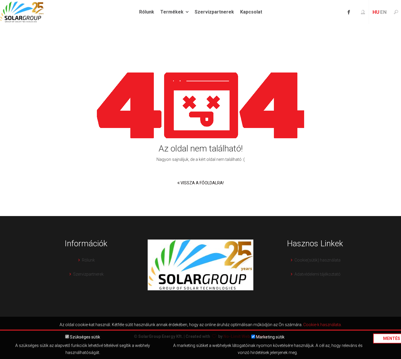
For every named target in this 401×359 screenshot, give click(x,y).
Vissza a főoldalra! (202, 183)
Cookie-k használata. (322, 324)
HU (376, 12)
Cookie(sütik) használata (317, 260)
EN (383, 12)
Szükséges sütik (84, 337)
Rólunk (146, 12)
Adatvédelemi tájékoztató (317, 274)
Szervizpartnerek (214, 12)
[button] (363, 12)
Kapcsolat (251, 12)
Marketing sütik (269, 337)
